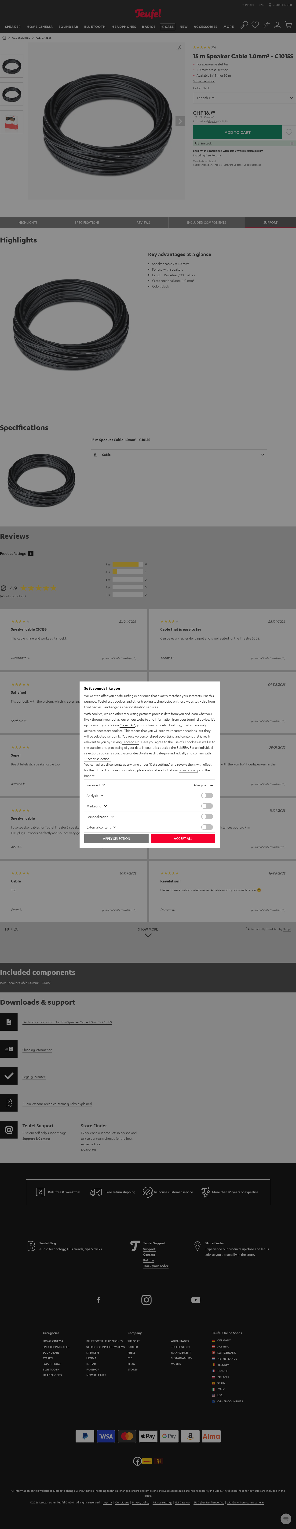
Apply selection (116, 838)
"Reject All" (127, 725)
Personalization (97, 816)
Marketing (94, 806)
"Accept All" (130, 742)
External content (99, 827)
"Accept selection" (97, 759)
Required (93, 785)
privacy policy (188, 770)
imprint (89, 775)
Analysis (92, 795)
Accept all (183, 838)
